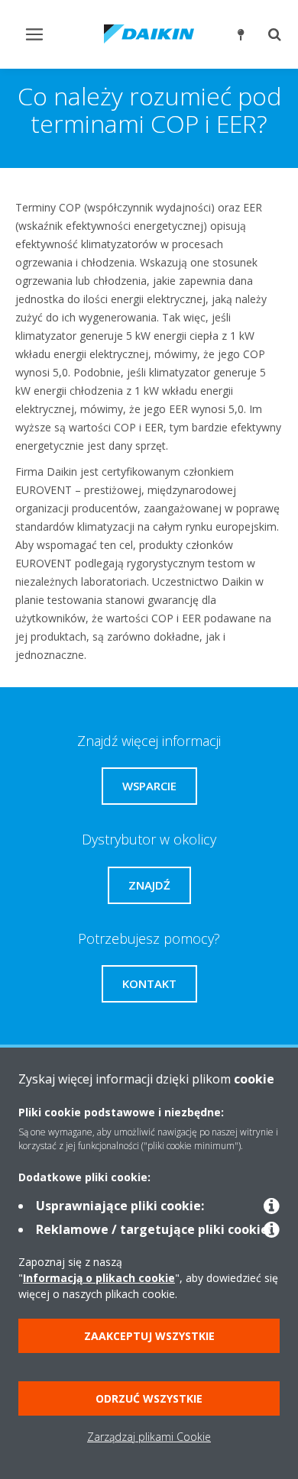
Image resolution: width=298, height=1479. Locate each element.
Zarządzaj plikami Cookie (149, 1436)
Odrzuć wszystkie (149, 1398)
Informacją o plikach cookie (99, 1278)
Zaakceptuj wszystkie (149, 1336)
